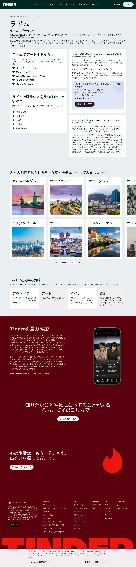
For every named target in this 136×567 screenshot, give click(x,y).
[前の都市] (56, 263)
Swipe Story (78, 511)
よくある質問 (78, 505)
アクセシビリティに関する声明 (53, 532)
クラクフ (20, 116)
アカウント (106, 60)
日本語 (15, 524)
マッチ (101, 69)
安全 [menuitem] (51, 4)
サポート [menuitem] (59, 4)
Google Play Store (121, 508)
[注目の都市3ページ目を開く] (69, 262)
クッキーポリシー (49, 515)
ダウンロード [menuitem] (71, 4)
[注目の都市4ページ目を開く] (70, 262)
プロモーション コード (81, 522)
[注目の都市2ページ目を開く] (67, 262)
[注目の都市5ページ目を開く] (72, 262)
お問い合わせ (78, 518)
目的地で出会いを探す (17, 17)
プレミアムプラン (88, 73)
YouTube (108, 511)
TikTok (107, 508)
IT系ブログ (96, 508)
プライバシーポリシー (50, 505)
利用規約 (46, 511)
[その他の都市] (79, 263)
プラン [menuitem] (44, 4)
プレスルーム (78, 515)
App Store (118, 505)
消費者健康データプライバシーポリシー (56, 508)
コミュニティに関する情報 (52, 528)
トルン (19, 124)
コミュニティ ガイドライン (52, 522)
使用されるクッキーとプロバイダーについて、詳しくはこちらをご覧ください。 (67, 554)
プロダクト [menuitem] (35, 4)
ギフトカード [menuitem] (84, 4)
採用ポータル (97, 505)
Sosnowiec (21, 128)
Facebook (108, 518)
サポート (77, 525)
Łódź (18, 120)
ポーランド (30, 17)
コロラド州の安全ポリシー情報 (53, 525)
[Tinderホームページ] (9, 4)
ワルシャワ (21, 112)
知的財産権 (47, 518)
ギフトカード (78, 528)
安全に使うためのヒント (96, 120)
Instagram (108, 505)
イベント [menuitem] (95, 4)
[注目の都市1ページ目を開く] (64, 262)
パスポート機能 (110, 73)
